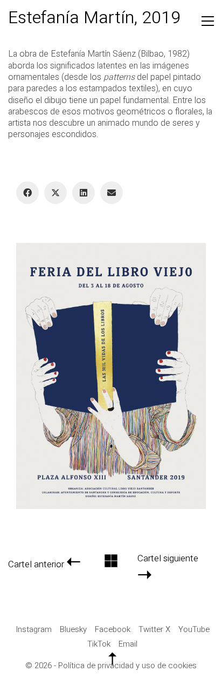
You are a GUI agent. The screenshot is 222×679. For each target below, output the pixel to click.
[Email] (111, 192)
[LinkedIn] (83, 192)
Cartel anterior (36, 565)
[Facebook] (27, 192)
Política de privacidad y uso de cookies (127, 665)
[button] (208, 21)
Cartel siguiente (167, 559)
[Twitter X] (55, 192)
